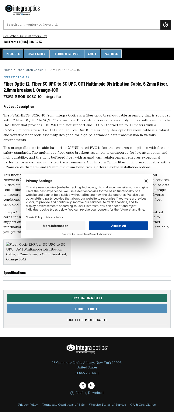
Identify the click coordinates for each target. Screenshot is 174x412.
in (91, 385)
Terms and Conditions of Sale (63, 404)
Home (7, 69)
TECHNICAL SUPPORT (66, 54)
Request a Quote (87, 309)
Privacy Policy (28, 404)
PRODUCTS (13, 54)
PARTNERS (111, 54)
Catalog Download (90, 393)
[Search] (165, 25)
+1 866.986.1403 (87, 373)
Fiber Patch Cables (30, 69)
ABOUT (92, 54)
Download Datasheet (87, 298)
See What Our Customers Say (25, 36)
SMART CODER (36, 54)
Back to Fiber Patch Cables (87, 320)
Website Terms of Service (107, 404)
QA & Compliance (143, 404)
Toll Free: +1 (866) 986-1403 (22, 42)
